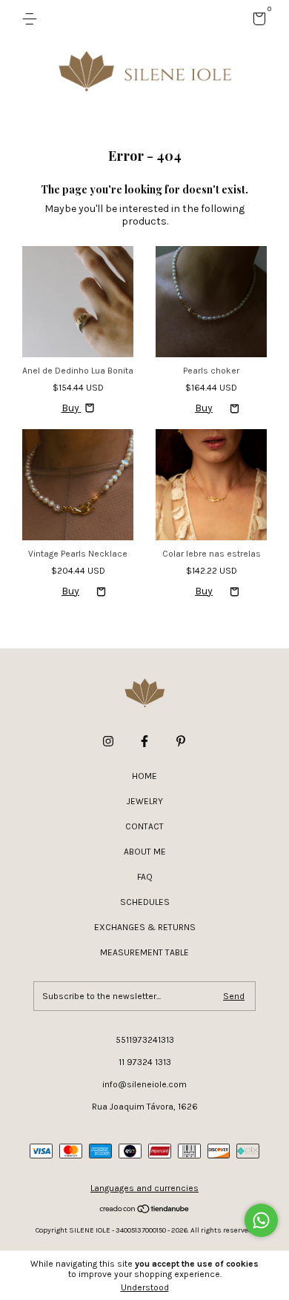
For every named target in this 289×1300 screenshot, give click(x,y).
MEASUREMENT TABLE (144, 952)
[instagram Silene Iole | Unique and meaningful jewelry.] (108, 741)
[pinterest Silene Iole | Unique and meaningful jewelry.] (181, 741)
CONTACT (144, 826)
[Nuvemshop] (145, 1210)
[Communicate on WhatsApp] (261, 1220)
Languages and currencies (144, 1188)
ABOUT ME (145, 851)
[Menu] (32, 19)
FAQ (145, 877)
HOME (144, 776)
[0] (257, 21)
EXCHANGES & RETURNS (145, 927)
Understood (145, 1287)
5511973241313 (145, 1040)
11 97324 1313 (145, 1062)
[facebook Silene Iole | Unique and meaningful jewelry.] (144, 741)
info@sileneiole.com (144, 1084)
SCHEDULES (145, 902)
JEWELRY (145, 801)
